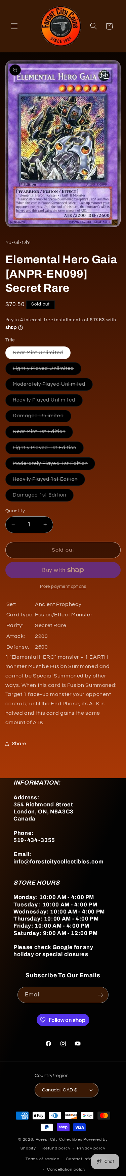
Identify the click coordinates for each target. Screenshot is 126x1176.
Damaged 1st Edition (43, 497)
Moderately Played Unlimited (53, 386)
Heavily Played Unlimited (48, 402)
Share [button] (19, 743)
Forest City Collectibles (59, 1139)
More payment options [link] (63, 586)
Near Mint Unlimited (42, 354)
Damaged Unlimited (42, 417)
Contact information (86, 1159)
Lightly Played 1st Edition (48, 449)
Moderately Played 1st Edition (54, 465)
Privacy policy (91, 1148)
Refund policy (56, 1148)
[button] (14, 26)
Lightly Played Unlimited (47, 370)
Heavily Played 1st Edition (49, 481)
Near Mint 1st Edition (43, 433)
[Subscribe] (100, 995)
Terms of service (42, 1159)
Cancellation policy (66, 1169)
